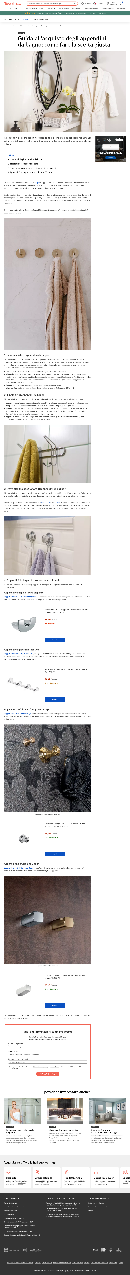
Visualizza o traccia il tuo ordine (14, 1207)
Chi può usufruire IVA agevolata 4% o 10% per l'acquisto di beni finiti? (61, 1209)
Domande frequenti (10, 1203)
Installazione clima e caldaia (34, 8)
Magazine (12, 26)
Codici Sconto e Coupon (96, 1203)
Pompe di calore (64, 8)
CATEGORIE (13, 8)
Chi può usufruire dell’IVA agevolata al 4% (18, 1231)
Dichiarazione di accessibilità (99, 1262)
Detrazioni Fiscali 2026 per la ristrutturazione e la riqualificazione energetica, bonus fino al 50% (63, 1204)
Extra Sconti (121, 8)
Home (6, 26)
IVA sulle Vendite (9, 1214)
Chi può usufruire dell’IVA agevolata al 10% (18, 1222)
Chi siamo (38, 1262)
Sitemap (90, 1210)
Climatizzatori (51, 8)
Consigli (26, 19)
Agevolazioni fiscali (108, 8)
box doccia (45, 503)
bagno (37, 183)
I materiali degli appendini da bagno (26, 159)
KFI (68, 1272)
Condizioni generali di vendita (62, 1262)
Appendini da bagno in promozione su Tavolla (31, 172)
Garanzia (86, 1262)
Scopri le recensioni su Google (71, 13)
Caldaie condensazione (91, 8)
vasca (58, 503)
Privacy (121, 1262)
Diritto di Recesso (77, 1262)
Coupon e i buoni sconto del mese (99, 1207)
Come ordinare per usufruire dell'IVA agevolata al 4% (22, 1235)
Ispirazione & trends (41, 19)
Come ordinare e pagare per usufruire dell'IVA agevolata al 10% (19, 1226)
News (17, 19)
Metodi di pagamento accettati (14, 1218)
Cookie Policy (113, 1262)
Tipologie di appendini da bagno (25, 163)
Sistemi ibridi (76, 8)
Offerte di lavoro (47, 1262)
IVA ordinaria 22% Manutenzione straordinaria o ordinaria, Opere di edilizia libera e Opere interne (62, 1215)
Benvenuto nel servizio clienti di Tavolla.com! (20, 1262)
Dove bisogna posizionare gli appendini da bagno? (33, 168)
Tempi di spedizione (10, 1210)
